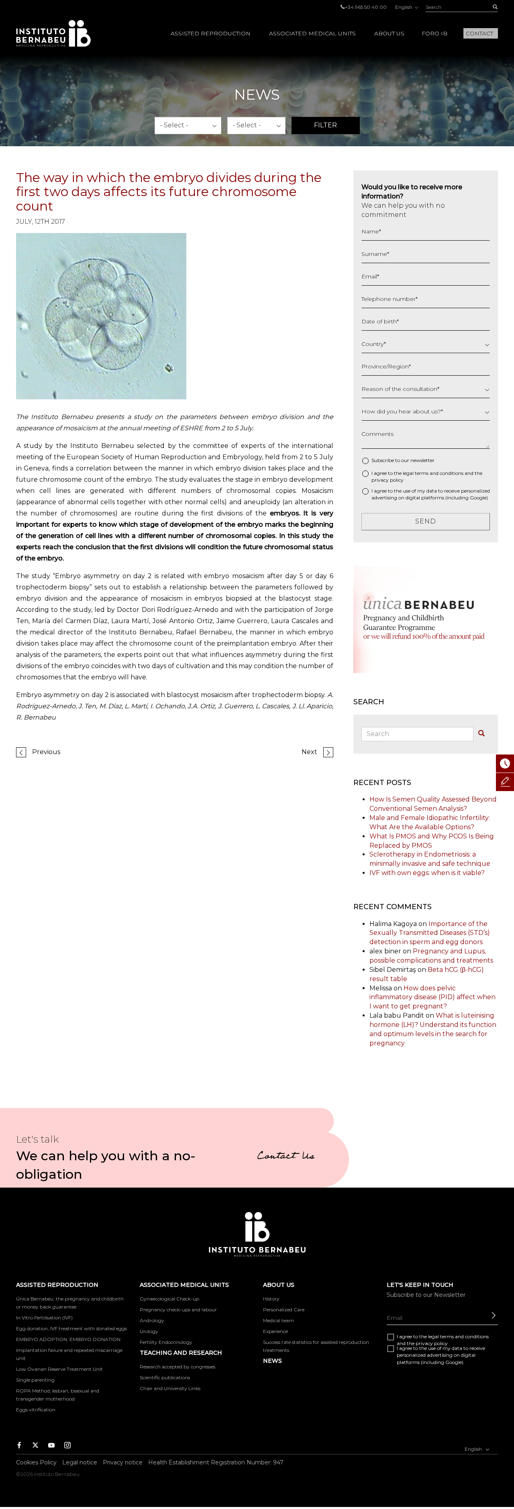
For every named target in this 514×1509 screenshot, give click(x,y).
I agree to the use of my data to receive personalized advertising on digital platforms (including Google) (430, 494)
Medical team (278, 1320)
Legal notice (79, 1462)
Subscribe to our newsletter (402, 460)
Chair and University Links (170, 1388)
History (271, 1299)
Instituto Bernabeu (53, 33)
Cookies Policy (36, 1462)
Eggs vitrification (35, 1410)
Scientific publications (165, 1377)
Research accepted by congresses (177, 1367)
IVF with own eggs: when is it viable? (427, 873)
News (272, 1360)
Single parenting (35, 1380)
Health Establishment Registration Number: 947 (216, 1462)
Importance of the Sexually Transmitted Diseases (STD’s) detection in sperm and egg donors (429, 933)
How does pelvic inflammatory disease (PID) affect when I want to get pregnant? (432, 997)
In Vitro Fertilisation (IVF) (44, 1318)
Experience (275, 1331)
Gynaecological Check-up (169, 1299)
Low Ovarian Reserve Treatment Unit (59, 1369)
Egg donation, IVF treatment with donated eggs (71, 1328)
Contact (479, 33)
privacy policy (387, 480)
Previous (46, 752)
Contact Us (285, 1157)
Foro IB (434, 33)
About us (389, 33)
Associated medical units (312, 33)
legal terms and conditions (433, 473)
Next (309, 752)
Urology (149, 1331)
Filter (325, 125)
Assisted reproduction (211, 33)
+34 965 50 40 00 (366, 7)
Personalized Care (283, 1310)
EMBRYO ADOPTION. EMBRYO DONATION (68, 1339)
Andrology (152, 1320)
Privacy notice (123, 1462)
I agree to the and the (426, 476)
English (404, 7)
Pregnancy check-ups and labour (178, 1310)
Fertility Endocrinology (166, 1342)
